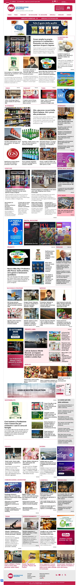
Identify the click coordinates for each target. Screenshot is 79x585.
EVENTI (69, 15)
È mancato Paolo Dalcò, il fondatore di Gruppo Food (63, 262)
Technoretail (42, 575)
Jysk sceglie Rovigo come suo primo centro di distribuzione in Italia (48, 502)
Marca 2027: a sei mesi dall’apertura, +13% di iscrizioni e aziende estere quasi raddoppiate (66, 357)
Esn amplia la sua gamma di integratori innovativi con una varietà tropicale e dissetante (49, 279)
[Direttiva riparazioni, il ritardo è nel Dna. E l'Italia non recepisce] (31, 524)
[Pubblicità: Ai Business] (15, 361)
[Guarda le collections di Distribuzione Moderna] (31, 390)
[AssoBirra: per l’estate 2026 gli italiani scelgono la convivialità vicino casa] (48, 524)
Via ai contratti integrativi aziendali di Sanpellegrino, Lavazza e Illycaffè (29, 163)
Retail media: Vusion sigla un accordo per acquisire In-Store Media (13, 463)
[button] (10, 243)
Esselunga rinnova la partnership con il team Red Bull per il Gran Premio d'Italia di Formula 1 (13, 497)
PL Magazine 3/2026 (45, 223)
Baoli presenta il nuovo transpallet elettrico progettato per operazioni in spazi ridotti (48, 496)
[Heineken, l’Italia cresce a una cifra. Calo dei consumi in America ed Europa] (30, 134)
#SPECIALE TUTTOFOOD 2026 (49, 18)
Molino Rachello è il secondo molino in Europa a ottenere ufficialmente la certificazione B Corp (50, 424)
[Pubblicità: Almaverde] (65, 522)
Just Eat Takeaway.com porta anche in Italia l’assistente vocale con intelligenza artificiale (65, 503)
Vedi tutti (53, 247)
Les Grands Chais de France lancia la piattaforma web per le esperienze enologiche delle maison (66, 496)
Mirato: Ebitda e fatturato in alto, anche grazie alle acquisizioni (30, 463)
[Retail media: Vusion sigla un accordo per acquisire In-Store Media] (13, 454)
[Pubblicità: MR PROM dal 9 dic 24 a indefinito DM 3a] (65, 453)
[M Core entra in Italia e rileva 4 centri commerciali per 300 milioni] (66, 176)
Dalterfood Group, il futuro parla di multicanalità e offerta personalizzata (66, 147)
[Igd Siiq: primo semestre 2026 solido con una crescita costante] (14, 313)
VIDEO (10, 15)
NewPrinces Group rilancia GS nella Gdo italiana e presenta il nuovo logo (11, 163)
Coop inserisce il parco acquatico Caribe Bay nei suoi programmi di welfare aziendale (50, 434)
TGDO (16, 15)
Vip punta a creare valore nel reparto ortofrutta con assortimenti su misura (65, 128)
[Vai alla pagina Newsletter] (63, 8)
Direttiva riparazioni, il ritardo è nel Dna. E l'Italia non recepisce (30, 533)
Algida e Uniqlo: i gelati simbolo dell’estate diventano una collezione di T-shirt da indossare (30, 497)
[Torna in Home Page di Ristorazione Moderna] (15, 576)
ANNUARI (61, 15)
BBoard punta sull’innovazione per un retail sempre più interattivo (65, 142)
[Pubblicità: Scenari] (15, 347)
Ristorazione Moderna (44, 573)
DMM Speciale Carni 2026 (31, 223)
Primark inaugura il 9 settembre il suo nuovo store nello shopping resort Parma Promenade (43, 191)
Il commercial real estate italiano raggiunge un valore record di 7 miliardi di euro (66, 189)
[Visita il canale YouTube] (55, 1)
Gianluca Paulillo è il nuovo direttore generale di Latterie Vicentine (63, 272)
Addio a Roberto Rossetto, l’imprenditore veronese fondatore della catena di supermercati (63, 267)
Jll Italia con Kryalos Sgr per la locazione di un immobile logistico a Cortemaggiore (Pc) (47, 507)
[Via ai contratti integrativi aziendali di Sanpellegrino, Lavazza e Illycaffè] (30, 154)
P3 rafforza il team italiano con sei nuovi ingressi (62, 276)
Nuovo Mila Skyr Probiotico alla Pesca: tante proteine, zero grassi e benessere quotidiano (47, 73)
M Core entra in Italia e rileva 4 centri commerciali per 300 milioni (66, 184)
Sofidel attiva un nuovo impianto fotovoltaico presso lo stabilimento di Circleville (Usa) (48, 463)
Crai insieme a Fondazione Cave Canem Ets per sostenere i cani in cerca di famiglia (13, 74)
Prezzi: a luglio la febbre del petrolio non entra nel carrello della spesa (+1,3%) (48, 163)
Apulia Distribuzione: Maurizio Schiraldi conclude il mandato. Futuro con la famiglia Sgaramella (63, 281)
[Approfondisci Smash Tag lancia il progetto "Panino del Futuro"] (30, 556)
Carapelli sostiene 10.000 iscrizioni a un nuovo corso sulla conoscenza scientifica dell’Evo (50, 415)
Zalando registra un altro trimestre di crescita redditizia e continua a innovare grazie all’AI (31, 323)
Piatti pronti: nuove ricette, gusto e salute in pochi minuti (31, 381)
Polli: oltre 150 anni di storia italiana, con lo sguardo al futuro (65, 212)
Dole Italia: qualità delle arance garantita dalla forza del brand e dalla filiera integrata (65, 122)
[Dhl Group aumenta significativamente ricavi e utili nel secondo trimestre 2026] (14, 295)
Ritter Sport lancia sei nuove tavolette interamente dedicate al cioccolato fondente (49, 267)
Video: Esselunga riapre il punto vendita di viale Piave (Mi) (12, 102)
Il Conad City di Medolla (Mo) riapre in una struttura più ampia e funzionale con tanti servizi (50, 205)
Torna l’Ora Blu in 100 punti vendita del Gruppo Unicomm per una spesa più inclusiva (50, 406)
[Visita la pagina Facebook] (57, 1)
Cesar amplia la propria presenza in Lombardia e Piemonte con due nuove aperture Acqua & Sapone (15, 191)
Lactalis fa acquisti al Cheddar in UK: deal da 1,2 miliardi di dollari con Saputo (65, 56)
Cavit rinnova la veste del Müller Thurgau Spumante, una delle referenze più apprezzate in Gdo (64, 304)
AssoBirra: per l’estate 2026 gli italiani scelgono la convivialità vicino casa (48, 533)
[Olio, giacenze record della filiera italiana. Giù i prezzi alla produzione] (17, 117)
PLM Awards (42, 576)
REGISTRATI (65, 3)
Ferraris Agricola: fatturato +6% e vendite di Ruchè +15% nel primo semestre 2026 (47, 323)
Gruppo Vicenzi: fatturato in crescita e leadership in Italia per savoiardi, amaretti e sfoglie (31, 304)
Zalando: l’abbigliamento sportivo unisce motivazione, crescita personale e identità (13, 533)
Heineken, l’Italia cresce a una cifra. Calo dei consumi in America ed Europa (30, 143)
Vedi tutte (72, 69)
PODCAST (23, 15)
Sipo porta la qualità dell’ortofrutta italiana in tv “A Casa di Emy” (30, 509)
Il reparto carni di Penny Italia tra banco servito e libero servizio (29, 102)
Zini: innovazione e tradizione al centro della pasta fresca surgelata (66, 138)
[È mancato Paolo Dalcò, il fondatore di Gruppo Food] (63, 255)
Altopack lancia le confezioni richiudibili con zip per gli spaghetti (65, 508)
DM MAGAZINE (33, 15)
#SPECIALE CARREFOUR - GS (29, 18)
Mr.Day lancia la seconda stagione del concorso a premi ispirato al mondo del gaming (30, 503)
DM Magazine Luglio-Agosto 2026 (63, 223)
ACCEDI (63, 1)
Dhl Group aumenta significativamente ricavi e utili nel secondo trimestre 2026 (14, 304)
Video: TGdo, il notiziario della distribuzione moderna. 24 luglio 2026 (48, 102)
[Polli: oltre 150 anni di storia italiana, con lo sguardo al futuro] (66, 203)
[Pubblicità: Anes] (15, 334)
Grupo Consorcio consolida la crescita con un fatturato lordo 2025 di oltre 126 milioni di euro (64, 323)
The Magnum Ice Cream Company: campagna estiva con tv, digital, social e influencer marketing (13, 509)
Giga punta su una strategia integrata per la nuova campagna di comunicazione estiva (12, 503)
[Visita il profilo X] (53, 3)
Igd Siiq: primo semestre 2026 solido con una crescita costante (14, 322)
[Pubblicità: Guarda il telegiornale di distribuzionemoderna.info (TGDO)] (65, 537)
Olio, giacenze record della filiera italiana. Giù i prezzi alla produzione (44, 112)
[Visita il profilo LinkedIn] (53, 1)
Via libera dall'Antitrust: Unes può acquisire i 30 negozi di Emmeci (12, 143)
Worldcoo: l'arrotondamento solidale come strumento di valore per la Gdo (65, 133)
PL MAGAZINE (43, 15)
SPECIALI (52, 15)
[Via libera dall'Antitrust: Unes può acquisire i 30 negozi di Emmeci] (12, 134)
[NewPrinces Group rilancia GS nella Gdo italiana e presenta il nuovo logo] (12, 154)
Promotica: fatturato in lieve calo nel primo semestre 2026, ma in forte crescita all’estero (47, 304)
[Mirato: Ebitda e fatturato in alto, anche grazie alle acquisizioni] (31, 454)
